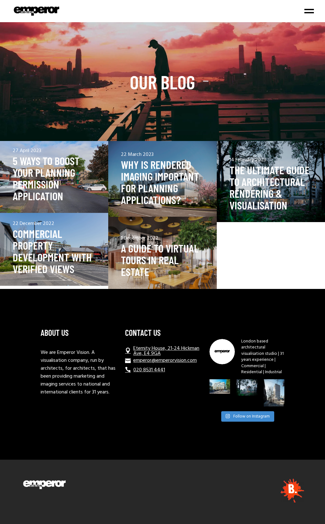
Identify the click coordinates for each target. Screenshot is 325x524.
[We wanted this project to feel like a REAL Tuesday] (219, 386)
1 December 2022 (139, 238)
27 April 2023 (27, 151)
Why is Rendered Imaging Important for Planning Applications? (160, 182)
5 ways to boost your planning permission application (46, 178)
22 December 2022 (33, 224)
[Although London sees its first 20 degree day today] (246, 387)
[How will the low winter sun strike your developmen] (274, 392)
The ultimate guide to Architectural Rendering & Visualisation (269, 187)
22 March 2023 (137, 155)
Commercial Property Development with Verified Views (52, 251)
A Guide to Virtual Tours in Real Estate (160, 260)
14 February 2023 (247, 160)
